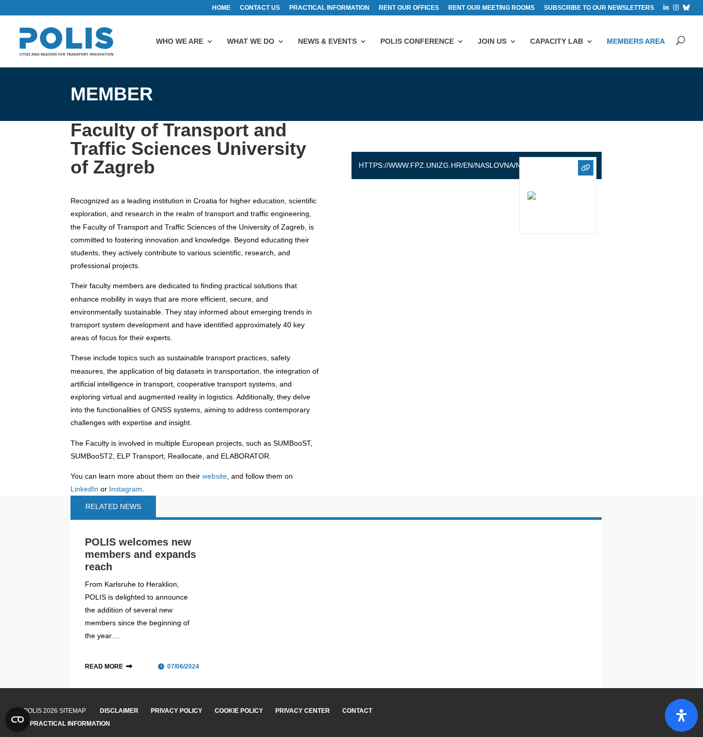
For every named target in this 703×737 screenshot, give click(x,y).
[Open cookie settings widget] (17, 719)
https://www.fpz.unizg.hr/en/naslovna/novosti (453, 165)
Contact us (260, 8)
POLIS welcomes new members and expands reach (140, 554)
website (214, 476)
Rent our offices (409, 8)
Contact (357, 710)
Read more (104, 666)
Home (221, 8)
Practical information (329, 8)
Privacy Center (302, 710)
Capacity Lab (556, 41)
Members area (636, 41)
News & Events (327, 41)
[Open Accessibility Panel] (681, 715)
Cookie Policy (239, 710)
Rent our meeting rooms (491, 8)
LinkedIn (84, 489)
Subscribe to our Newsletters (599, 8)
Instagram (125, 489)
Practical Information (70, 723)
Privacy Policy (176, 710)
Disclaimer (119, 710)
